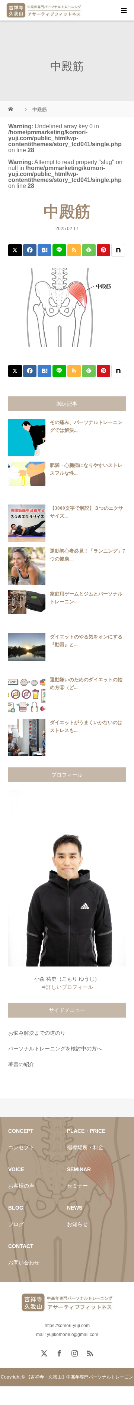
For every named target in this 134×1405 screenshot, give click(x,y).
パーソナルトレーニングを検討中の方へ (55, 1049)
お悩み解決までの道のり (37, 1033)
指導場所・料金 (85, 1147)
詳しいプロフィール (69, 987)
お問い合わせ (23, 1263)
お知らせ (77, 1224)
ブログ (16, 1224)
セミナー (77, 1186)
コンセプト (21, 1147)
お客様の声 (21, 1186)
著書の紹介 (21, 1064)
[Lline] (59, 250)
